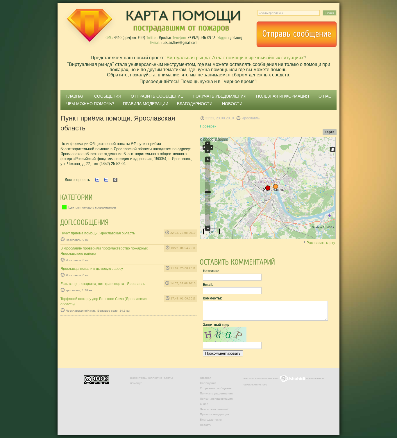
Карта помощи (152, 27)
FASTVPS (262, 385)
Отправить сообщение (296, 34)
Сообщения (107, 96)
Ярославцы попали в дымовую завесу (91, 269)
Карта (330, 132)
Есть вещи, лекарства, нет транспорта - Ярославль (102, 284)
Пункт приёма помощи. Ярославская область (97, 233)
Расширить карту (321, 243)
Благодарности (194, 103)
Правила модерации (145, 103)
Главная (75, 96)
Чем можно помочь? (90, 103)
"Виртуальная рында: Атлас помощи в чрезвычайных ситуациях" (235, 57)
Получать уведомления (219, 96)
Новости (232, 103)
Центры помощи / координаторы (91, 207)
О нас (325, 96)
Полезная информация (282, 96)
